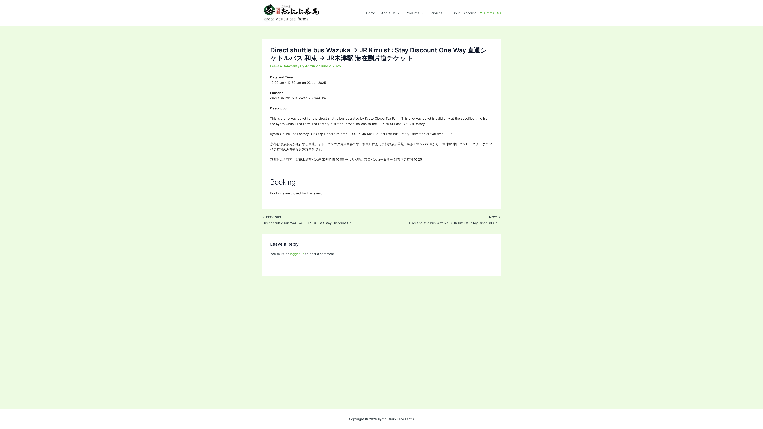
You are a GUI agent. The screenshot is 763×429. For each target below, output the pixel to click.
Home (370, 13)
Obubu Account (464, 13)
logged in (297, 254)
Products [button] (412, 13)
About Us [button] (388, 13)
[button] (397, 13)
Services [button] (435, 13)
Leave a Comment (283, 66)
